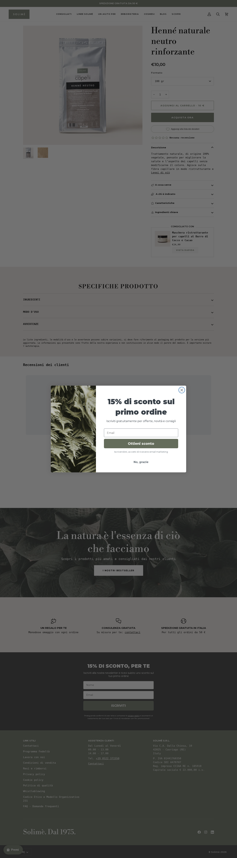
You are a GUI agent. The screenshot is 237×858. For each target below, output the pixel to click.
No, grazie (141, 462)
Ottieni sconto (141, 443)
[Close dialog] (182, 390)
